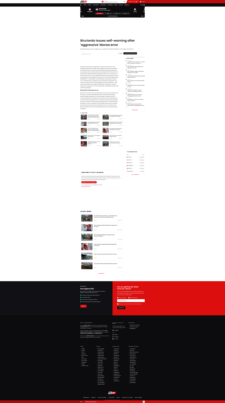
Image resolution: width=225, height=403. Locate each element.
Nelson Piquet (132, 377)
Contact (118, 397)
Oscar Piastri (100, 362)
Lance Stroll (100, 374)
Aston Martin (84, 358)
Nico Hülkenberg (101, 375)
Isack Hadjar (100, 360)
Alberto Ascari (133, 353)
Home (85, 4)
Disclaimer (93, 397)
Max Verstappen (88, 332)
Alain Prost (132, 350)
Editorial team (86, 397)
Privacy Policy (111, 397)
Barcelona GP (116, 358)
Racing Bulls (84, 362)
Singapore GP (116, 374)
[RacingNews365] (83, 2)
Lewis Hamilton (101, 355)
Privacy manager (138, 397)
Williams (83, 364)
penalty (95, 68)
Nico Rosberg (132, 348)
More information (113, 16)
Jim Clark (132, 365)
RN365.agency (133, 328)
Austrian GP (116, 360)
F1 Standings (103, 4)
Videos (115, 4)
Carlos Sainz (100, 364)
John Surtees (132, 380)
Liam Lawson (100, 379)
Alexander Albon (101, 377)
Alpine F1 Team (85, 355)
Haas (112, 70)
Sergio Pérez (100, 365)
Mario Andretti (133, 382)
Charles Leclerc (98, 333)
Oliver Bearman (101, 380)
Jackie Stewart (133, 360)
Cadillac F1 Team (85, 365)
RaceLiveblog (99, 13)
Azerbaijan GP (116, 372)
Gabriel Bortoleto (101, 384)
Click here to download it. (86, 186)
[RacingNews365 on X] (133, 2)
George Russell (89, 333)
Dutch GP (116, 367)
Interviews (110, 4)
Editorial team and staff (135, 325)
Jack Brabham (133, 379)
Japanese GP (116, 352)
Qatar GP (116, 379)
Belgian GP (116, 364)
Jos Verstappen (133, 364)
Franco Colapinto (101, 382)
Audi (82, 357)
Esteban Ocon (100, 367)
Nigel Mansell (132, 369)
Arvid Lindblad (100, 370)
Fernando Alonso (98, 332)
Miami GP (116, 353)
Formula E (127, 4)
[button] (90, 10)
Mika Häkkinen (133, 362)
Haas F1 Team (84, 360)
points (89, 87)
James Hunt (132, 358)
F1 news (89, 4)
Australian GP (116, 348)
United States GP (117, 375)
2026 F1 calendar (90, 335)
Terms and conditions (102, 397)
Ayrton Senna (132, 355)
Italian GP (116, 369)
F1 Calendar (95, 4)
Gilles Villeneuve (133, 357)
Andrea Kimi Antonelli (102, 358)
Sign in (83, 306)
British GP (116, 362)
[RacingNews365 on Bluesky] (135, 2)
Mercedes (84, 353)
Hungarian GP (116, 365)
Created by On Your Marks (127, 397)
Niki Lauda (132, 367)
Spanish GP (116, 370)
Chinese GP (116, 350)
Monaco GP (116, 357)
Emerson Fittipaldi (133, 374)
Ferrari (83, 352)
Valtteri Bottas (100, 369)
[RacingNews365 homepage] (80, 5)
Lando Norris (83, 333)
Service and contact (134, 326)
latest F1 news (87, 325)
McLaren (83, 350)
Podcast (121, 4)
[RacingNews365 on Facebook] (131, 2)
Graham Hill (132, 375)
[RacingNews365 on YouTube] (137, 2)
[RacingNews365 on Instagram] (129, 2)
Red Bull (83, 348)
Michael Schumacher (134, 352)
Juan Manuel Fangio (134, 372)
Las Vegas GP (116, 377)
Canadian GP (116, 355)
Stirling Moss (132, 370)
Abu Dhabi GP (116, 380)
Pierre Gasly (100, 372)
